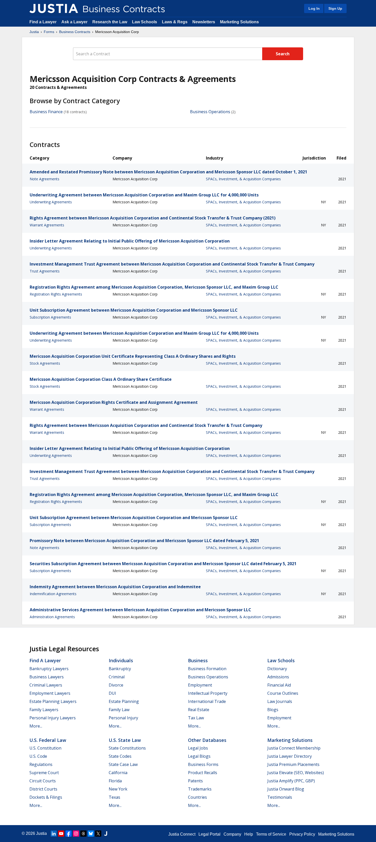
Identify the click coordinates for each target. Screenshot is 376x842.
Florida (115, 781)
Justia (34, 32)
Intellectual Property (207, 693)
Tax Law (196, 718)
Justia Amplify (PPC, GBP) (291, 781)
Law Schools (144, 22)
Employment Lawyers (49, 693)
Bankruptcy (120, 668)
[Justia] (53, 8)
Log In (314, 8)
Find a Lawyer (43, 22)
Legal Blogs (199, 756)
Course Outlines (282, 693)
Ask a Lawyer (75, 22)
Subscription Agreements (50, 317)
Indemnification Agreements (53, 593)
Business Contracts (74, 32)
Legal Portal (209, 834)
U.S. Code (38, 756)
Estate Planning (124, 701)
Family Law (119, 709)
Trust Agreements (45, 271)
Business (198, 660)
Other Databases (207, 740)
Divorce (116, 685)
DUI (112, 693)
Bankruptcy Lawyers (49, 668)
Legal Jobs (198, 748)
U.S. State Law (125, 740)
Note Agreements (44, 178)
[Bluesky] (91, 833)
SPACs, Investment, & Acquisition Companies (243, 178)
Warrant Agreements (47, 225)
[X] (98, 833)
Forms (49, 32)
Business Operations (210, 111)
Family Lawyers (43, 709)
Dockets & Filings (45, 797)
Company (232, 834)
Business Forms (203, 764)
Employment (200, 685)
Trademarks (200, 789)
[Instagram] (76, 833)
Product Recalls (202, 772)
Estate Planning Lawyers (52, 701)
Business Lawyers (46, 677)
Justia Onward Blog (285, 789)
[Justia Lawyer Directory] (106, 833)
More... (35, 726)
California (118, 772)
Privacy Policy (302, 834)
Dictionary (277, 668)
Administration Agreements (52, 616)
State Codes (120, 756)
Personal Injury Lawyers (52, 718)
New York (118, 789)
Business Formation (207, 668)
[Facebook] (68, 833)
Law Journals (279, 701)
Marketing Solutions (239, 22)
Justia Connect (181, 834)
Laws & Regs (174, 22)
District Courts (43, 789)
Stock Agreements (45, 363)
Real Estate (198, 709)
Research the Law (109, 22)
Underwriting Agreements (51, 201)
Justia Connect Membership (293, 748)
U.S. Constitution (45, 748)
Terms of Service (271, 834)
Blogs (272, 709)
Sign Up (335, 8)
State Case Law (123, 764)
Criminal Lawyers (45, 685)
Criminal (117, 677)
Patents (195, 781)
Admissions (278, 677)
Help (248, 834)
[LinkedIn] (54, 833)
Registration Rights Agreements (56, 294)
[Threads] (83, 833)
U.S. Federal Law (47, 740)
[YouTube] (61, 833)
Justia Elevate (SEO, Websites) (295, 772)
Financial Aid (279, 685)
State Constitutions (127, 748)
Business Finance (46, 111)
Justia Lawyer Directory (289, 756)
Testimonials (279, 797)
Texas (114, 797)
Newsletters (203, 22)
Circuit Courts (42, 781)
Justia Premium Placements (293, 764)
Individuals (121, 660)
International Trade (207, 701)
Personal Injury (123, 718)
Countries (197, 797)
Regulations (40, 764)
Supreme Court (44, 772)
